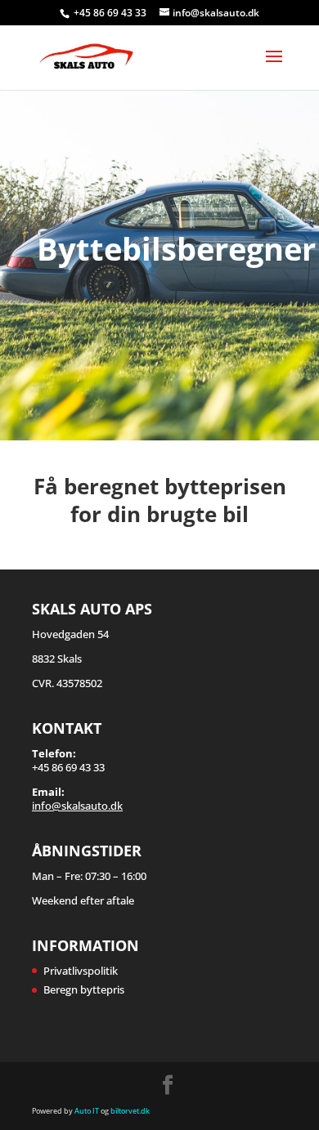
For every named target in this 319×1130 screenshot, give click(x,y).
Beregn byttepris (83, 989)
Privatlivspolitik (80, 970)
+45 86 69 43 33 (111, 13)
